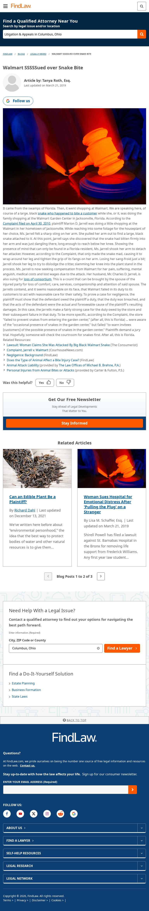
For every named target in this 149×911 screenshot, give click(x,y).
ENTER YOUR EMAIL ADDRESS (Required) (30, 782)
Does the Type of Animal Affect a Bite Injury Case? (43, 360)
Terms (7, 900)
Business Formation (26, 690)
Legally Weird (38, 53)
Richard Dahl (24, 510)
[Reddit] (60, 814)
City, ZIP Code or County (27, 640)
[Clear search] (98, 648)
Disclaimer (39, 900)
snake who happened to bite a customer (67, 213)
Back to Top (76, 720)
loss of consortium (37, 279)
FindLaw (7, 53)
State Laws (20, 696)
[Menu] (5, 6)
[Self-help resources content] (141, 853)
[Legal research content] (141, 866)
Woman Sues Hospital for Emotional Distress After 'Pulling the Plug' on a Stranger (108, 504)
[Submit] (132, 789)
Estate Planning (23, 683)
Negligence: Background (25, 355)
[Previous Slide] (48, 576)
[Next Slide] (101, 576)
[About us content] (141, 828)
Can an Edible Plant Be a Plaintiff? (32, 499)
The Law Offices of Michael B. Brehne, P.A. (89, 365)
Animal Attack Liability (23, 365)
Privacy (21, 900)
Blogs (21, 53)
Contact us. (27, 765)
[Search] (141, 6)
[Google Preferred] (74, 814)
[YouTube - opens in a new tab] (20, 814)
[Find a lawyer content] (141, 840)
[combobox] (56, 648)
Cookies (56, 900)
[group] (74, 515)
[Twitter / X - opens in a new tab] (33, 814)
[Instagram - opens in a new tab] (47, 814)
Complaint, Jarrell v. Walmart (28, 350)
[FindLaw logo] (22, 6)
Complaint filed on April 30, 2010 (26, 223)
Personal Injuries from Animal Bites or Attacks (40, 370)
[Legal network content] (141, 878)
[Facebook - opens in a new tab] (7, 814)
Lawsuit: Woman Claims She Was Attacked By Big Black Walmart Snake (58, 345)
